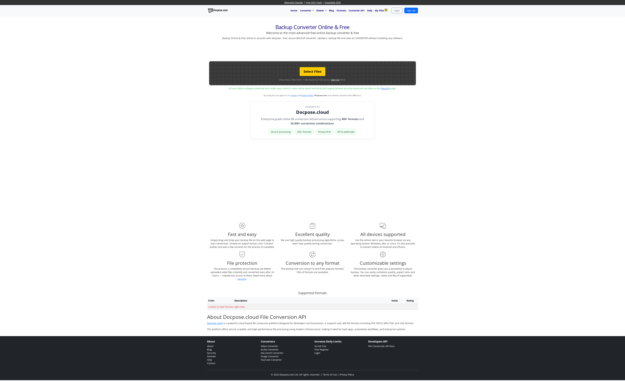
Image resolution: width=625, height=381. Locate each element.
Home (294, 10)
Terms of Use (330, 374)
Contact (211, 363)
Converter (306, 10)
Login (397, 10)
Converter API (356, 10)
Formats (341, 10)
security (242, 279)
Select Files (312, 71)
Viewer (320, 10)
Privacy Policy (307, 95)
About (210, 346)
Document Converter (272, 352)
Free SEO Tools (314, 2)
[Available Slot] (333, 2)
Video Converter (269, 346)
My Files (381, 10)
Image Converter (270, 356)
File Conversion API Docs (381, 346)
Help (369, 10)
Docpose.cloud (312, 112)
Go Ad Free (320, 346)
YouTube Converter (271, 359)
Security (385, 88)
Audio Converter (269, 349)
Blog (331, 10)
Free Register (321, 349)
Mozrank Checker (293, 2)
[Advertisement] (312, 49)
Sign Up (411, 10)
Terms (294, 95)
